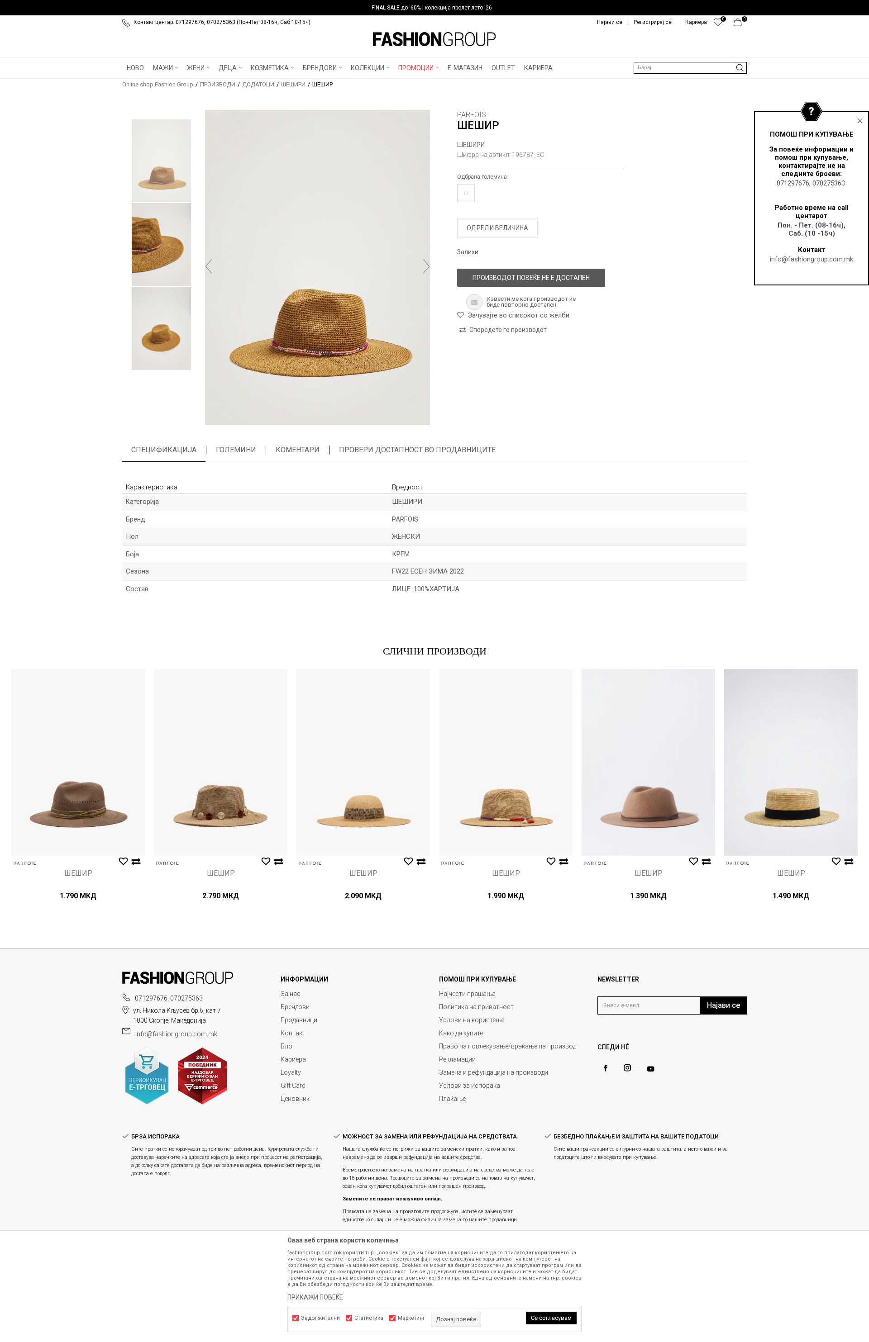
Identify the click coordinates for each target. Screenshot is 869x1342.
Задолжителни (320, 1318)
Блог (288, 1046)
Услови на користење (471, 1020)
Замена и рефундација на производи (493, 1072)
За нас (291, 993)
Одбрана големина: (482, 177)
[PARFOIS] (25, 863)
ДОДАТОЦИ (258, 84)
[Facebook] (605, 1068)
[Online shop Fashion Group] (434, 39)
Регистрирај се (653, 22)
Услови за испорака (469, 1085)
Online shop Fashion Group (157, 84)
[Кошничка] (740, 24)
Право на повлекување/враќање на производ (507, 1046)
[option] (434, 7)
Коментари (298, 450)
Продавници (299, 1020)
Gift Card (293, 1085)
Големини (236, 450)
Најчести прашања (467, 993)
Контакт (293, 1033)
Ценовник (295, 1098)
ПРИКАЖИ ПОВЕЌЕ (315, 1297)
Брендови (295, 1006)
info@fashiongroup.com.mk (811, 259)
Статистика (368, 1318)
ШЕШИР (78, 873)
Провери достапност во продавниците (417, 450)
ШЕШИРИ (293, 84)
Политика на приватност (476, 1006)
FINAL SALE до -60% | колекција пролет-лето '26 (432, 8)
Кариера (293, 1059)
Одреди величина (497, 228)
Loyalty (291, 1072)
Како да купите (461, 1033)
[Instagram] (627, 1068)
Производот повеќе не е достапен (531, 277)
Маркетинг (411, 1318)
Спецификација (163, 450)
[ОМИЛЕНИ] (718, 24)
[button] (690, 68)
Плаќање (452, 1098)
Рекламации (457, 1059)
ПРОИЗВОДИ (217, 84)
